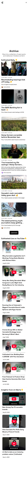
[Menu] (26, 2)
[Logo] (2, 2)
